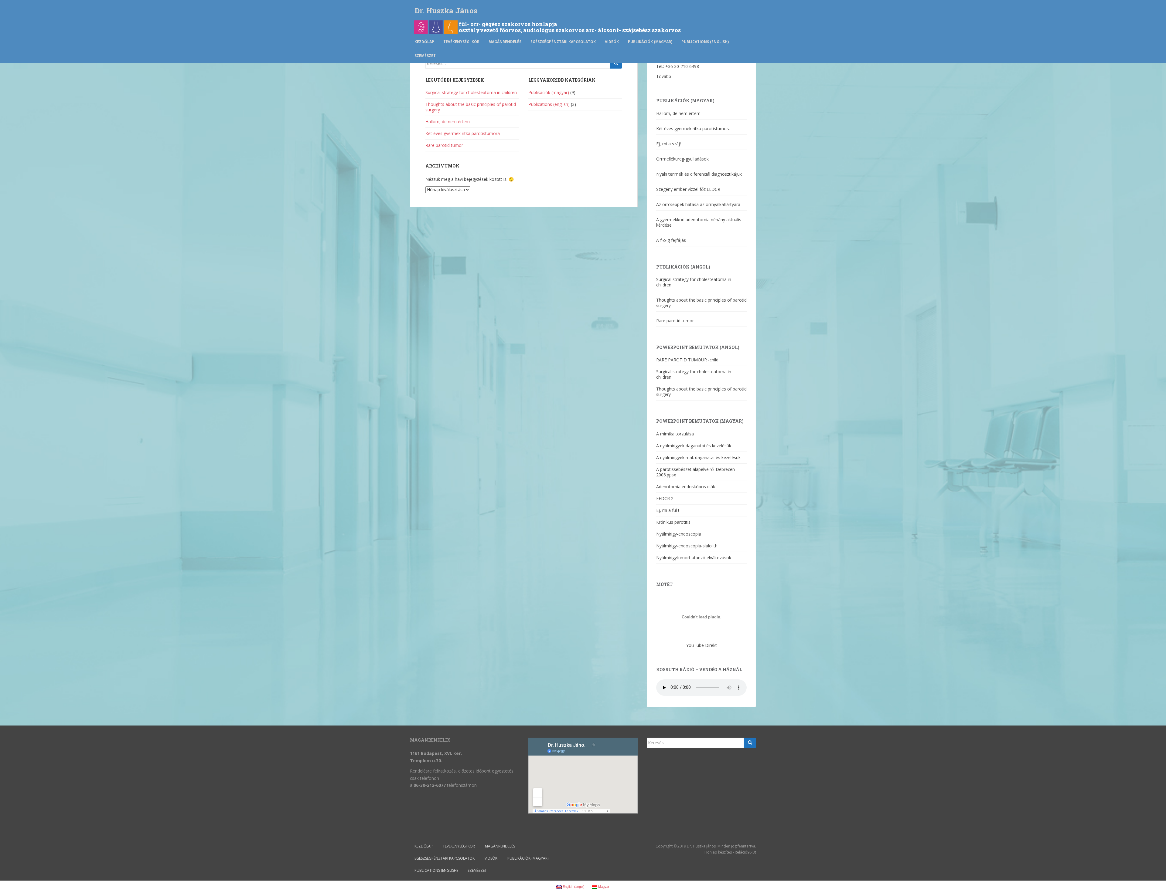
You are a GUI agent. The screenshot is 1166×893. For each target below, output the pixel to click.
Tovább (663, 76)
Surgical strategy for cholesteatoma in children (471, 92)
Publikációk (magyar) (650, 41)
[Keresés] (616, 63)
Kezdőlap (424, 41)
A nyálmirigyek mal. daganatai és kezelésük (698, 457)
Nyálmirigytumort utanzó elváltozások (693, 557)
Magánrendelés (505, 41)
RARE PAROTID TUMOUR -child (687, 360)
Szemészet (425, 55)
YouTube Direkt (701, 645)
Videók (612, 41)
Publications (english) (705, 41)
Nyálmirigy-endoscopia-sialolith (687, 546)
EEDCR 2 (664, 498)
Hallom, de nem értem (447, 121)
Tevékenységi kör (461, 41)
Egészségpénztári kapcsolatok (563, 41)
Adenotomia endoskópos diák (685, 486)
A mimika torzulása (675, 434)
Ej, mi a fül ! (667, 510)
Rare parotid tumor (444, 145)
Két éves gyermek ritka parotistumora (462, 133)
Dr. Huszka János (445, 10)
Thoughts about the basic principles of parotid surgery (470, 107)
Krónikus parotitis (673, 522)
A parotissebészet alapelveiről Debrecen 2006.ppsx (695, 472)
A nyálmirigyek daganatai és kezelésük (693, 445)
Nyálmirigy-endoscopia (678, 534)
